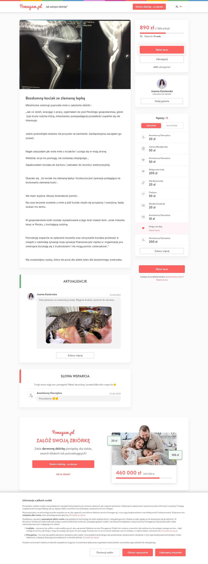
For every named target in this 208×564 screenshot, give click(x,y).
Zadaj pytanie (162, 101)
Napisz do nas (161, 280)
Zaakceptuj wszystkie (170, 552)
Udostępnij (162, 59)
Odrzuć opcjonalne (138, 552)
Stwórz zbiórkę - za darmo (149, 6)
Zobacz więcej (75, 355)
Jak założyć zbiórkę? (56, 6)
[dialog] (104, 528)
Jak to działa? (63, 474)
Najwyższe (171, 125)
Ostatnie (151, 125)
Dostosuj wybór (105, 552)
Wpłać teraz (162, 49)
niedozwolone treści (174, 276)
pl (177, 6)
